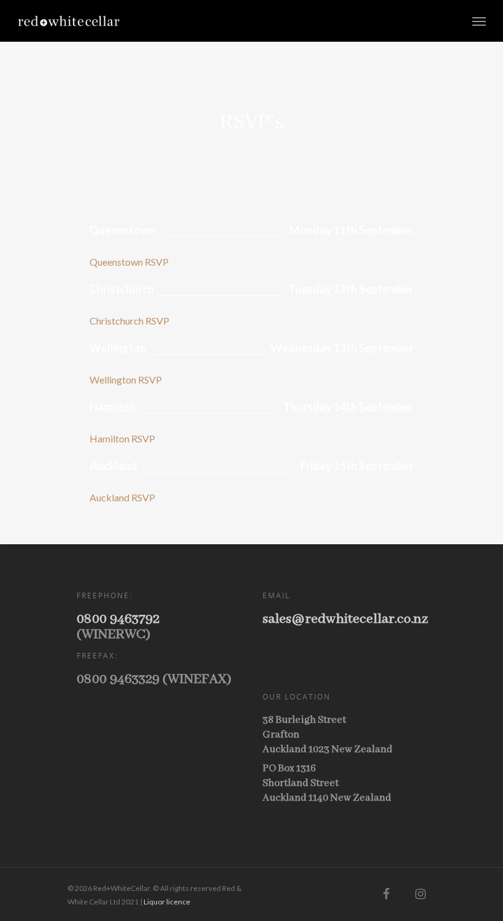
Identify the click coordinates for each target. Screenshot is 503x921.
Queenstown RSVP (129, 262)
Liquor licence (167, 901)
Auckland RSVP (122, 497)
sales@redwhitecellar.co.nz (345, 619)
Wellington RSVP (126, 379)
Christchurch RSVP (129, 320)
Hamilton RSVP (122, 438)
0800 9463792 (118, 619)
